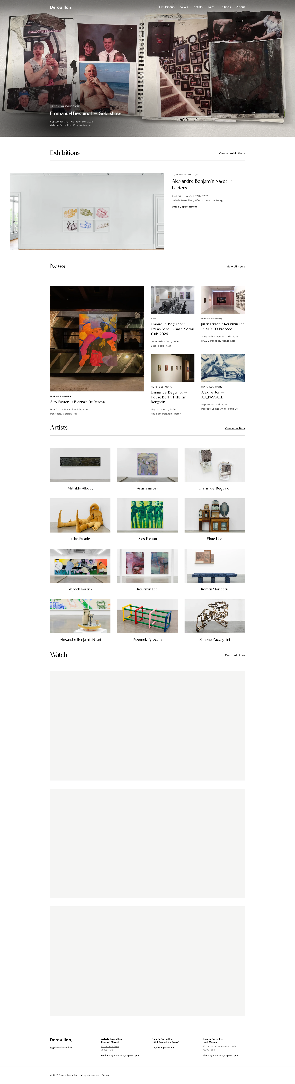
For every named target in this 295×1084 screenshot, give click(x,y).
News (184, 7)
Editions (225, 7)
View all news (235, 266)
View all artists (235, 428)
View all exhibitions (232, 153)
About (240, 7)
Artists (197, 7)
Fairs (211, 7)
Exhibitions (166, 7)
